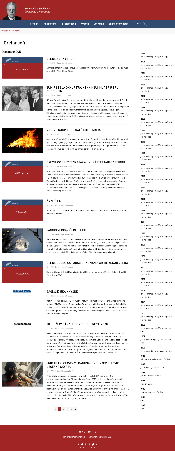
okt (142, 68)
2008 (142, 256)
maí (156, 56)
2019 (142, 130)
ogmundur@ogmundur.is (74, 436)
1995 (142, 388)
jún (160, 56)
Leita (138, 23)
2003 (142, 313)
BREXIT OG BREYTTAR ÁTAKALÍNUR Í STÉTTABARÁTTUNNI (85, 162)
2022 (142, 96)
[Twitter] (93, 444)
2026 (142, 53)
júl (163, 56)
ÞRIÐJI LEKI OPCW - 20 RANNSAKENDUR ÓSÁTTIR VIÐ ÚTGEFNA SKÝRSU (82, 364)
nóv (146, 68)
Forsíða (5, 31)
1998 (142, 364)
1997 (142, 372)
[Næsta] (75, 409)
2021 (142, 107)
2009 (142, 244)
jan (142, 56)
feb (145, 56)
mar (149, 56)
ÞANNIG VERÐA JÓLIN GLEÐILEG (68, 230)
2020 (142, 119)
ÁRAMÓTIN (53, 201)
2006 (142, 279)
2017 (142, 153)
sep (170, 65)
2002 (142, 324)
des (149, 68)
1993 (142, 405)
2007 (142, 267)
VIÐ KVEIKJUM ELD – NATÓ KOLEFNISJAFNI (75, 130)
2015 (142, 176)
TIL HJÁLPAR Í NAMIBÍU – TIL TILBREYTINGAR (77, 324)
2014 (142, 187)
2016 (142, 164)
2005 (142, 290)
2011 (142, 221)
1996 (142, 380)
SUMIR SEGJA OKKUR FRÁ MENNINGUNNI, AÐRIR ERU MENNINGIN (82, 89)
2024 (142, 73)
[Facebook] (82, 444)
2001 (142, 336)
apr (153, 56)
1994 (142, 397)
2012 (142, 210)
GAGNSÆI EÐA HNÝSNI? (62, 291)
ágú (166, 56)
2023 (142, 84)
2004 (142, 302)
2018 (142, 141)
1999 (142, 356)
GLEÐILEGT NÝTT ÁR (60, 58)
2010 (142, 233)
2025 (142, 61)
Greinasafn (15, 31)
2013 (142, 199)
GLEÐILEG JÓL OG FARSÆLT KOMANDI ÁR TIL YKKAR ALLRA (87, 262)
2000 (142, 347)
